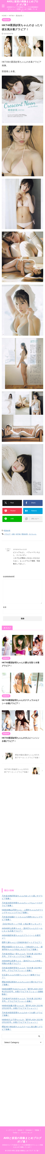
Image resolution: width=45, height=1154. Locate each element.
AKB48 (20, 1130)
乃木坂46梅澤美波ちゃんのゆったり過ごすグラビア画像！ (22, 897)
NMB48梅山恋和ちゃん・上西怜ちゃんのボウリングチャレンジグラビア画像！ (22, 911)
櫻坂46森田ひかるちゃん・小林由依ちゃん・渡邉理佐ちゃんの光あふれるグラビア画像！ (22, 948)
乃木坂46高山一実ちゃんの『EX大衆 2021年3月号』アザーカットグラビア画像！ (22, 955)
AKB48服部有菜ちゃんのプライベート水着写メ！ (21, 936)
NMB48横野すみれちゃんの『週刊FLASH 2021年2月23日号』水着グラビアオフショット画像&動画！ (22, 991)
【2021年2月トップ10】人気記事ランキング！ (22, 924)
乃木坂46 (28, 1130)
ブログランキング (26, 1133)
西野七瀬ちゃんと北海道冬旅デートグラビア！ (22, 942)
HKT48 (18, 534)
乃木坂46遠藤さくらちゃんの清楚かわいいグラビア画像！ (22, 918)
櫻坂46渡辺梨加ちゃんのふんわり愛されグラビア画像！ (22, 983)
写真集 (37, 1130)
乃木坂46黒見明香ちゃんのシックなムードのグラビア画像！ (22, 904)
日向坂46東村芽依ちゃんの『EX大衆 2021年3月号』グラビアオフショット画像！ (22, 969)
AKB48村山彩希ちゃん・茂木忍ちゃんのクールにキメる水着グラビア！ (22, 929)
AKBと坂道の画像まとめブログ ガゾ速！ (22, 3)
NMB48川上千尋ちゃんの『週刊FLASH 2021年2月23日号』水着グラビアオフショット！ (22, 1020)
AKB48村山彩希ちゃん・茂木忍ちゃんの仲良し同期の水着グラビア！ (22, 962)
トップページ (10, 1130)
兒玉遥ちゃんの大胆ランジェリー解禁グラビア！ (21, 976)
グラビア (7, 534)
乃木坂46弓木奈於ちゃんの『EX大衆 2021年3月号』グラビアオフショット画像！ (22, 999)
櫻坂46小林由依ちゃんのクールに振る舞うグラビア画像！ (22, 1027)
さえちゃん (32, 534)
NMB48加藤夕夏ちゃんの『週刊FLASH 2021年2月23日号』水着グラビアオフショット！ (22, 1006)
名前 (4, 607)
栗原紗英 (7, 530)
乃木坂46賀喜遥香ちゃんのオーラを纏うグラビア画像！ (22, 1013)
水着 (13, 534)
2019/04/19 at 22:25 (20, 549)
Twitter (15, 1133)
